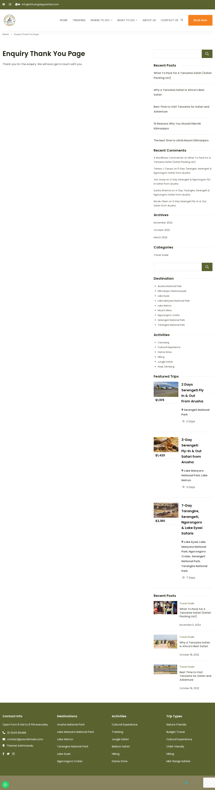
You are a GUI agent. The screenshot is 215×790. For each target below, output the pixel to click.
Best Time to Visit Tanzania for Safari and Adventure (195, 676)
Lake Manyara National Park (174, 300)
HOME (64, 20)
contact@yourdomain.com (25, 739)
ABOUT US (149, 20)
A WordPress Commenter (169, 157)
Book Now (200, 20)
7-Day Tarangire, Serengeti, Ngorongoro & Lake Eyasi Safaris (191, 519)
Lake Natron (164, 305)
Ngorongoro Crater (169, 315)
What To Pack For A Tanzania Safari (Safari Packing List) (195, 612)
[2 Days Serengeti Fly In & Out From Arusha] (166, 384)
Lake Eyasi (163, 296)
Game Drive (165, 352)
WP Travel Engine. (83, 782)
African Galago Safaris (37, 782)
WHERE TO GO (100, 20)
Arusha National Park (170, 286)
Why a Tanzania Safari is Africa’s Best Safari (195, 644)
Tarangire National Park (171, 325)
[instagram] (10, 4)
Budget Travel (175, 732)
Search (207, 54)
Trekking (117, 732)
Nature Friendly (176, 724)
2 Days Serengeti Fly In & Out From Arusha (192, 393)
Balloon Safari (121, 746)
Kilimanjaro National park (172, 291)
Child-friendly (175, 746)
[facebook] (4, 4)
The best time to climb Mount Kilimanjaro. (181, 140)
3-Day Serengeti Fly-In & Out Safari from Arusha (191, 450)
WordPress (114, 782)
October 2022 (162, 230)
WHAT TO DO (126, 20)
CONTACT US (169, 20)
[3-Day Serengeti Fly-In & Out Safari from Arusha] (166, 439)
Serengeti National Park (171, 320)
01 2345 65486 (16, 733)
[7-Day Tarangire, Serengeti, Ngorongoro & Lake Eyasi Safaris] (166, 505)
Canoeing (163, 342)
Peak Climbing (166, 366)
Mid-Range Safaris (178, 761)
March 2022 (160, 237)
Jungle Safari (165, 361)
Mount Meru (165, 310)
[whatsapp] (16, 4)
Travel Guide (161, 255)
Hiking (161, 357)
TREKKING (79, 20)
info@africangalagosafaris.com (40, 4)
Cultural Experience (169, 347)
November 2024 (163, 222)
